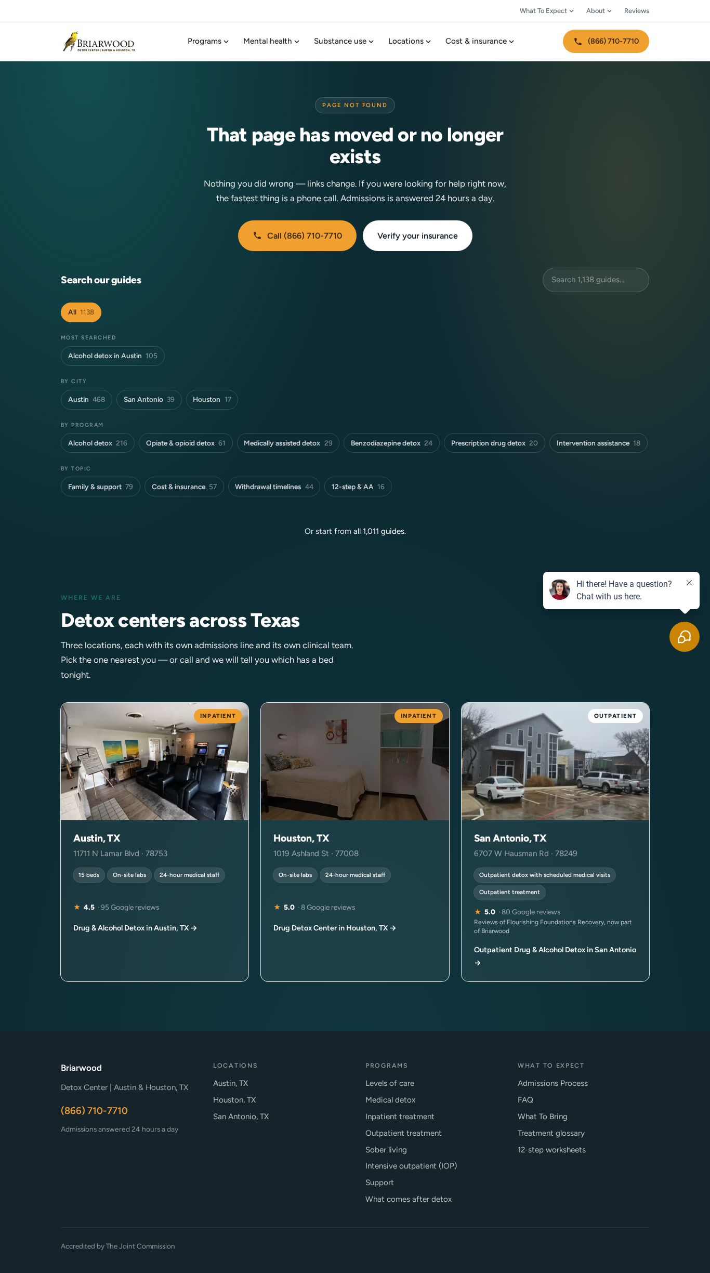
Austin (86, 399)
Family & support (100, 486)
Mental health (267, 41)
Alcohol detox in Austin (112, 355)
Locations (406, 41)
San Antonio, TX (241, 1116)
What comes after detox (408, 1199)
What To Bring (543, 1116)
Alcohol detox (97, 443)
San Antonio (149, 399)
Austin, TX (230, 1083)
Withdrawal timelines (274, 486)
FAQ (525, 1100)
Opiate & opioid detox (186, 443)
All (81, 312)
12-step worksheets (552, 1149)
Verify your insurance (417, 236)
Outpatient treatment (403, 1133)
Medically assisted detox (288, 443)
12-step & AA (358, 486)
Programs (204, 41)
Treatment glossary (551, 1133)
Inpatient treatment (400, 1116)
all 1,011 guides (378, 531)
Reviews (636, 11)
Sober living (386, 1149)
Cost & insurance (476, 41)
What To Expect (543, 11)
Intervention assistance (598, 443)
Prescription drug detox (494, 443)
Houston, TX (234, 1100)
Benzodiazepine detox (391, 443)
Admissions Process (553, 1083)
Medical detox (390, 1100)
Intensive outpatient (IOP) (411, 1166)
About (595, 11)
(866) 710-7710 (613, 41)
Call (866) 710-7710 (304, 236)
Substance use (340, 41)
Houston (212, 399)
